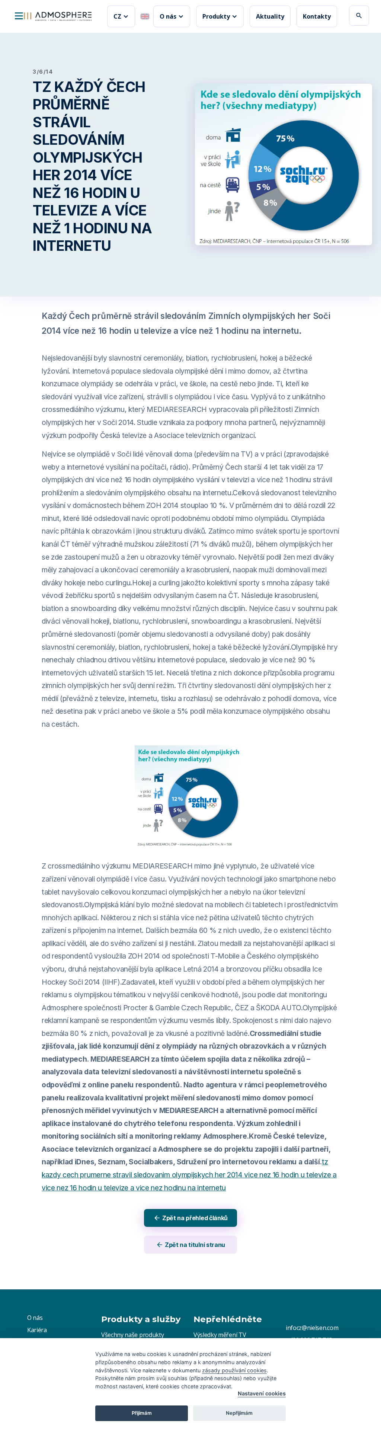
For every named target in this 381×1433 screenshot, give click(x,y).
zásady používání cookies (234, 1370)
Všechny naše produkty (132, 1335)
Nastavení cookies (262, 1393)
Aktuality (270, 16)
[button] (121, 16)
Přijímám (142, 1413)
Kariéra (37, 1330)
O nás (34, 1318)
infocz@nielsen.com (312, 1328)
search (359, 15)
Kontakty (317, 16)
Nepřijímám (239, 1413)
